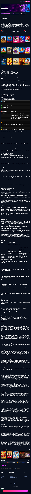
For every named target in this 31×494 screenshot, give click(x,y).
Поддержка (15, 486)
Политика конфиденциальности (14, 477)
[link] (3, 462)
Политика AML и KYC (12, 476)
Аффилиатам (25, 476)
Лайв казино (2, 477)
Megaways (25, 31)
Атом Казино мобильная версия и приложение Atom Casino (10, 72)
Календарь (15, 13)
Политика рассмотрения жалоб (14, 483)
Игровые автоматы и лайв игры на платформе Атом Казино (10, 69)
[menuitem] (3, 474)
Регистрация (27, 1)
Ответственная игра (12, 478)
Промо (6, 13)
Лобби (2, 31)
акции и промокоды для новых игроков (7, 71)
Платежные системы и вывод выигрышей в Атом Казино (9, 73)
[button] (28, 10)
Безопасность (3, 74)
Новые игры (5, 31)
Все (29, 449)
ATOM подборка (9, 31)
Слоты (18, 31)
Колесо (23, 13)
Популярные (13, 31)
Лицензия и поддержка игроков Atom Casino (7, 75)
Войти (22, 1)
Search (29, 492)
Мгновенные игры (3, 478)
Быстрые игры (21, 31)
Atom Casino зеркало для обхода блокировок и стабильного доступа (11, 68)
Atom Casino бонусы (4, 70)
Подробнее (4, 9)
